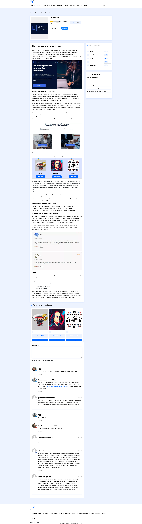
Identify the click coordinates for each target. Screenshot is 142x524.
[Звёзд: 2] (52, 22)
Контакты (33, 518)
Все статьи (99, 95)
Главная (32, 12)
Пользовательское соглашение (39, 513)
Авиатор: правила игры (93, 82)
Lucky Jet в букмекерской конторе (96, 91)
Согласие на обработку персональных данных (62, 513)
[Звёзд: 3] (54, 22)
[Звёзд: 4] (56, 22)
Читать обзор (40, 176)
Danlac (91, 58)
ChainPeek (93, 65)
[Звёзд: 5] (58, 22)
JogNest (92, 62)
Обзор (39, 340)
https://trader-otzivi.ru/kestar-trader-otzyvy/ (56, 386)
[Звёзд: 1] (51, 22)
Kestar (91, 51)
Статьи (104, 513)
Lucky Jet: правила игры (93, 88)
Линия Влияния (94, 55)
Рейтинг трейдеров (36, 5)
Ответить (40, 374)
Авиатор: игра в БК (92, 85)
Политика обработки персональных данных (88, 513)
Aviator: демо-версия (92, 77)
